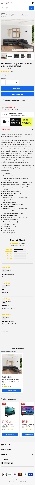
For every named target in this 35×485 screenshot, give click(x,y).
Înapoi (3, 13)
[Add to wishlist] (1, 235)
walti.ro (4, 427)
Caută (17, 480)
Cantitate (3, 78)
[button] (9, 249)
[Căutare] (31, 8)
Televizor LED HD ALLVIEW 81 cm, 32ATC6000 (7, 426)
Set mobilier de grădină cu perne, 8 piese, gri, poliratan (11, 380)
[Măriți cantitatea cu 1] (16, 82)
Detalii (23, 100)
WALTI (23, 427)
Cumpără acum (17, 94)
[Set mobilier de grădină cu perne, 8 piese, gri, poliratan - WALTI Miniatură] (4, 56)
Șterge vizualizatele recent (8, 351)
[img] (6, 267)
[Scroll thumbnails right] (32, 56)
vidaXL (10, 69)
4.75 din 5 (22, 244)
